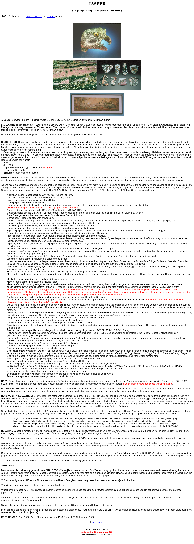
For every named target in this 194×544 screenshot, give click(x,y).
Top (93, 522)
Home (100, 522)
